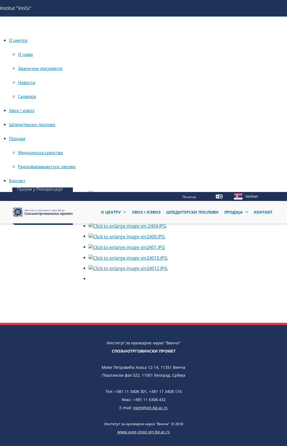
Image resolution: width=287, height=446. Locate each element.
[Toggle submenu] (124, 212)
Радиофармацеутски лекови (47, 166)
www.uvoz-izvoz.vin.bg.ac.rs (143, 431)
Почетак (189, 197)
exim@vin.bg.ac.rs (150, 407)
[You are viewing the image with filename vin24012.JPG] (128, 268)
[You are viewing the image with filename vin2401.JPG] (127, 247)
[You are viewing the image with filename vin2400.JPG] (127, 236)
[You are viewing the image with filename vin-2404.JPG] (127, 226)
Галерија (27, 96)
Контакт (17, 180)
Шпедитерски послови (32, 124)
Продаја (17, 138)
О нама (25, 54)
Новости (26, 82)
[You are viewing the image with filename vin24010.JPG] (128, 257)
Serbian (252, 196)
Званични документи (40, 68)
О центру (18, 40)
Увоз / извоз (21, 110)
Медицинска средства (40, 152)
